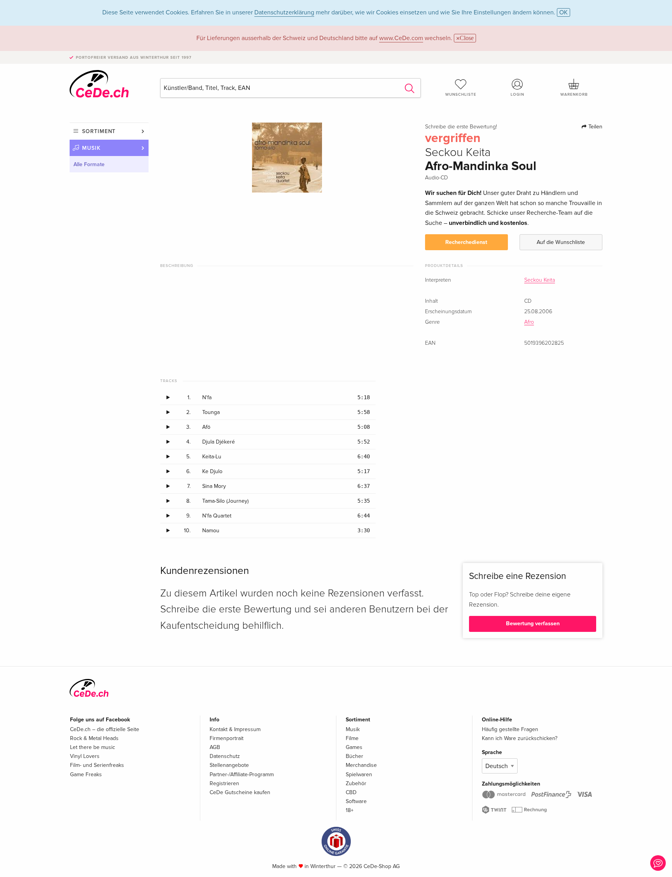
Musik (91, 148)
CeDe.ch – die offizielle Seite (104, 729)
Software (356, 801)
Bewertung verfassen (533, 623)
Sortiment (99, 131)
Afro (529, 322)
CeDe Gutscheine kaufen (240, 792)
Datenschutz (225, 756)
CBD (351, 792)
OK (563, 12)
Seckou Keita (539, 280)
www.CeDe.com (401, 38)
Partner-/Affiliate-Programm (242, 774)
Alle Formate (89, 164)
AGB (215, 747)
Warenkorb (574, 94)
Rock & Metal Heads (94, 738)
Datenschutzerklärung (284, 12)
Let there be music (92, 747)
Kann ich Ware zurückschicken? (519, 738)
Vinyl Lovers (85, 756)
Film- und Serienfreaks (97, 765)
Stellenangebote (229, 765)
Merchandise (361, 765)
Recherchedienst (466, 242)
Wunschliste (460, 94)
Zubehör (356, 783)
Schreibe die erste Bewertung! (461, 127)
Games (354, 747)
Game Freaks (86, 774)
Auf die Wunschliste (561, 242)
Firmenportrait (226, 738)
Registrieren (224, 783)
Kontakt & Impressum (235, 729)
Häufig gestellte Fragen (510, 729)
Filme (352, 738)
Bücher (354, 756)
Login (517, 94)
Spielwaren (359, 774)
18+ (350, 810)
